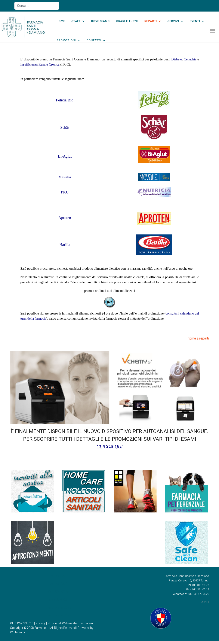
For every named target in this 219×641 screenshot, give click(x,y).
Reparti (150, 21)
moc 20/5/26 (58, 599)
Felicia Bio (65, 100)
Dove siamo (100, 21)
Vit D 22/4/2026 (58, 591)
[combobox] (36, 6)
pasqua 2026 (58, 576)
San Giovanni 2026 (58, 607)
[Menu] (212, 30)
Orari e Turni (127, 21)
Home (60, 21)
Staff (76, 21)
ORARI (205, 601)
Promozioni (66, 40)
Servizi (173, 21)
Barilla (64, 244)
